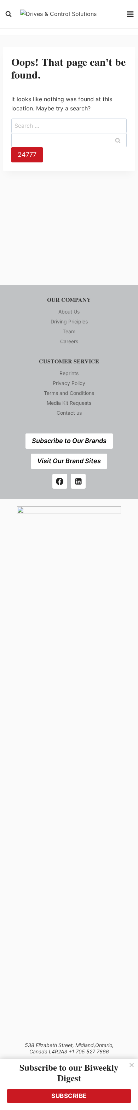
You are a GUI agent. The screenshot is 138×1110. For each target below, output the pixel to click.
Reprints (69, 373)
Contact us (69, 413)
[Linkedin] (78, 481)
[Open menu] (130, 14)
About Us (69, 312)
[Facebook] (59, 481)
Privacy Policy (69, 383)
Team (69, 331)
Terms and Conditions (69, 393)
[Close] (131, 1065)
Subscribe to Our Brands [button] (69, 440)
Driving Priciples (69, 321)
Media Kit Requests (69, 403)
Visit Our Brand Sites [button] (69, 461)
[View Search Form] (8, 14)
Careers (69, 341)
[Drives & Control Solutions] (69, 14)
